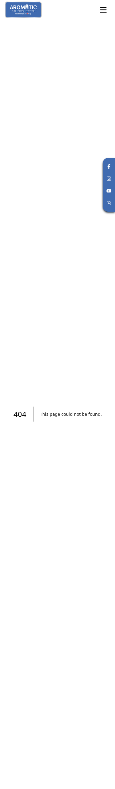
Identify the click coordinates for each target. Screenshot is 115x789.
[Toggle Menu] (103, 10)
